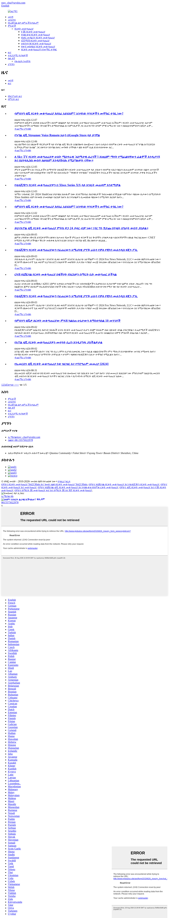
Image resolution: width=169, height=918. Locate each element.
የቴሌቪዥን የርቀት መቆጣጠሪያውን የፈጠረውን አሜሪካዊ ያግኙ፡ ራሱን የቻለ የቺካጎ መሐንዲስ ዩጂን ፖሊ (76, 250)
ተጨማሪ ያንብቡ (23, 128)
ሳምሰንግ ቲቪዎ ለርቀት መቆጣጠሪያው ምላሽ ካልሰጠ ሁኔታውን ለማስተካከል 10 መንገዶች (68, 320)
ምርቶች (12, 25)
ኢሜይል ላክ (7, 496)
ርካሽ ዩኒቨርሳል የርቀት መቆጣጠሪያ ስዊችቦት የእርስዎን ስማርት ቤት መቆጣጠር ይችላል (66, 274)
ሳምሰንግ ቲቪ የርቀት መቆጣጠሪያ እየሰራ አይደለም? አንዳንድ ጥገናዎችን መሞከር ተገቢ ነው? (69, 113)
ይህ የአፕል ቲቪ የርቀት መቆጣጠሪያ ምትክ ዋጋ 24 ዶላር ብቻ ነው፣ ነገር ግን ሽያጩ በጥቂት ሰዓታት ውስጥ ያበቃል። (81, 228)
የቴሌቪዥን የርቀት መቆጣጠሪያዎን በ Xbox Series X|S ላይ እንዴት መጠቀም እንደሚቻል (67, 185)
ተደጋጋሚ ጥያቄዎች (18, 55)
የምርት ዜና (13, 99)
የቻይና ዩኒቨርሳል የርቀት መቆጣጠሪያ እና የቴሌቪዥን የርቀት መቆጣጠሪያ (124, 484)
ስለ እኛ (11, 58)
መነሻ (10, 16)
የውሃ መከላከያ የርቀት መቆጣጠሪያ (38, 46)
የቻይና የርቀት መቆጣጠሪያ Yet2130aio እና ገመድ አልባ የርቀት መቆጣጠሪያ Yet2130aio (44, 484)
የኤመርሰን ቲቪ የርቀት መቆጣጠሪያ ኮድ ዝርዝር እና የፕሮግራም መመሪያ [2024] (61, 364)
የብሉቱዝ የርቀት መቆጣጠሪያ (35, 34)
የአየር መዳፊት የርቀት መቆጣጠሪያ (38, 37)
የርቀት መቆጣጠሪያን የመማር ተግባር (39, 49)
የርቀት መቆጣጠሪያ (24, 28)
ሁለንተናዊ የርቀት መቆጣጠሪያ (36, 43)
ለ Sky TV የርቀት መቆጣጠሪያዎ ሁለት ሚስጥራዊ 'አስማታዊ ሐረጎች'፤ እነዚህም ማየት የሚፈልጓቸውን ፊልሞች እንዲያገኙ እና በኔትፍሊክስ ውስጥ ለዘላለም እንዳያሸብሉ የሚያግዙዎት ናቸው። (87, 158)
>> (17, 384)
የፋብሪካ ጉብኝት (23, 61)
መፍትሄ (12, 19)
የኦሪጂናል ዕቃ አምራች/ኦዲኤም (23, 22)
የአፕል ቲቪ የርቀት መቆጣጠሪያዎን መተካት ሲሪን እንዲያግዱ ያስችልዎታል (58, 342)
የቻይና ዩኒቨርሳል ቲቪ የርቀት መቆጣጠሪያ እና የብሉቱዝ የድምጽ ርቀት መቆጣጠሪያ (78, 487)
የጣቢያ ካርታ (64, 481)
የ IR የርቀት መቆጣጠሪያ (33, 31)
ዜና (9, 52)
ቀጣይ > (12, 384)
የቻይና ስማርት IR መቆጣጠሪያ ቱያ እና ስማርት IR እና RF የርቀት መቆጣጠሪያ (53, 490)
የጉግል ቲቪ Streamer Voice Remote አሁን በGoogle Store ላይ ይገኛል (57, 135)
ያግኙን (11, 64)
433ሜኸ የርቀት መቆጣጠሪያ (35, 40)
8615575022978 (9, 502)
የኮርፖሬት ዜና (15, 96)
